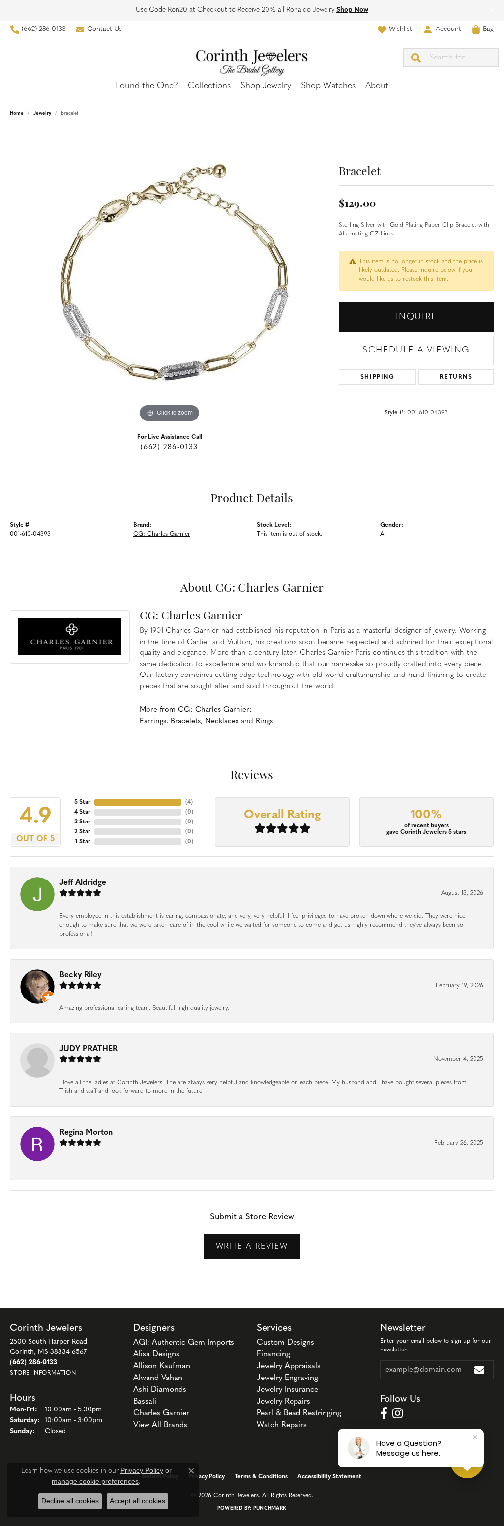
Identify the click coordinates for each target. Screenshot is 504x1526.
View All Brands (160, 1425)
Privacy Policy (206, 1477)
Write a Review (252, 1247)
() (189, 802)
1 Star (82, 842)
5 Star (82, 802)
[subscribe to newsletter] (480, 1370)
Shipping (377, 377)
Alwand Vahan (157, 1378)
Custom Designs (285, 1343)
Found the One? (147, 86)
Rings (264, 721)
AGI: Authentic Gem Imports (183, 1343)
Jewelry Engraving (287, 1378)
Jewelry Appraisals (289, 1366)
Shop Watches (328, 86)
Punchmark (269, 1508)
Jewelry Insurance (287, 1390)
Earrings (153, 721)
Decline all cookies (70, 1501)
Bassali (144, 1402)
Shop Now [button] (352, 10)
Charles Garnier (161, 1413)
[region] (169, 277)
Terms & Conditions (261, 1477)
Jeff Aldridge (82, 883)
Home (17, 113)
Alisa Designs (156, 1354)
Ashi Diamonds (159, 1390)
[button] (394, 29)
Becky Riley (80, 975)
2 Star (82, 832)
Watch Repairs (282, 1425)
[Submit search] (416, 57)
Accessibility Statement (329, 1477)
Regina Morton (86, 1133)
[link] (37, 29)
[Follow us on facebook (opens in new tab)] (383, 1413)
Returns (456, 377)
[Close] (491, 10)
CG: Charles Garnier (161, 534)
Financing (273, 1354)
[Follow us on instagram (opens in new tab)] (397, 1413)
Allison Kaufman (161, 1366)
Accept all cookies (137, 1501)
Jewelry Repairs (283, 1402)
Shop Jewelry (265, 86)
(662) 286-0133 (169, 447)
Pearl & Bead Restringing (299, 1413)
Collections (209, 86)
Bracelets (186, 721)
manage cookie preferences (95, 1481)
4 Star (82, 812)
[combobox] (463, 57)
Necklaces (221, 721)
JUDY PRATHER (88, 1049)
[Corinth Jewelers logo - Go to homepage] (251, 57)
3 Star (82, 822)
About (376, 86)
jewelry (42, 113)
